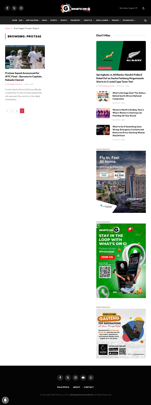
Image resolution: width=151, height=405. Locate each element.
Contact (89, 387)
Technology (128, 20)
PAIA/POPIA (63, 387)
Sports (63, 20)
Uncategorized (104, 68)
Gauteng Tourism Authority (81, 394)
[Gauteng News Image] (121, 297)
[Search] (145, 20)
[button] (143, 8)
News (44, 20)
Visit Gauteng (32, 20)
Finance (115, 20)
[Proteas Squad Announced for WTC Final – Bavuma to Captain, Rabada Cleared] (25, 57)
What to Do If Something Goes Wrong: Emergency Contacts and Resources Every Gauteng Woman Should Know (129, 131)
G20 (20, 20)
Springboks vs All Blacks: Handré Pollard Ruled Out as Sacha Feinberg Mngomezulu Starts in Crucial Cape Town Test (120, 78)
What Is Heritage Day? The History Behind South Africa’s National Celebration (129, 96)
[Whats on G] (75, 8)
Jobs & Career (102, 20)
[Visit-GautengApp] (121, 357)
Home (14, 20)
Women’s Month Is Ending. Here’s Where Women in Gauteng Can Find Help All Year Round (128, 112)
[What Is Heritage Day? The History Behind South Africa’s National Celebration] (103, 96)
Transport (75, 20)
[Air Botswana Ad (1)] (121, 212)
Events (53, 20)
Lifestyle (88, 20)
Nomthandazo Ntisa (106, 86)
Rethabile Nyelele (14, 84)
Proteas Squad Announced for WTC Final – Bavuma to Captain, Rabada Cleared (23, 76)
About (76, 387)
